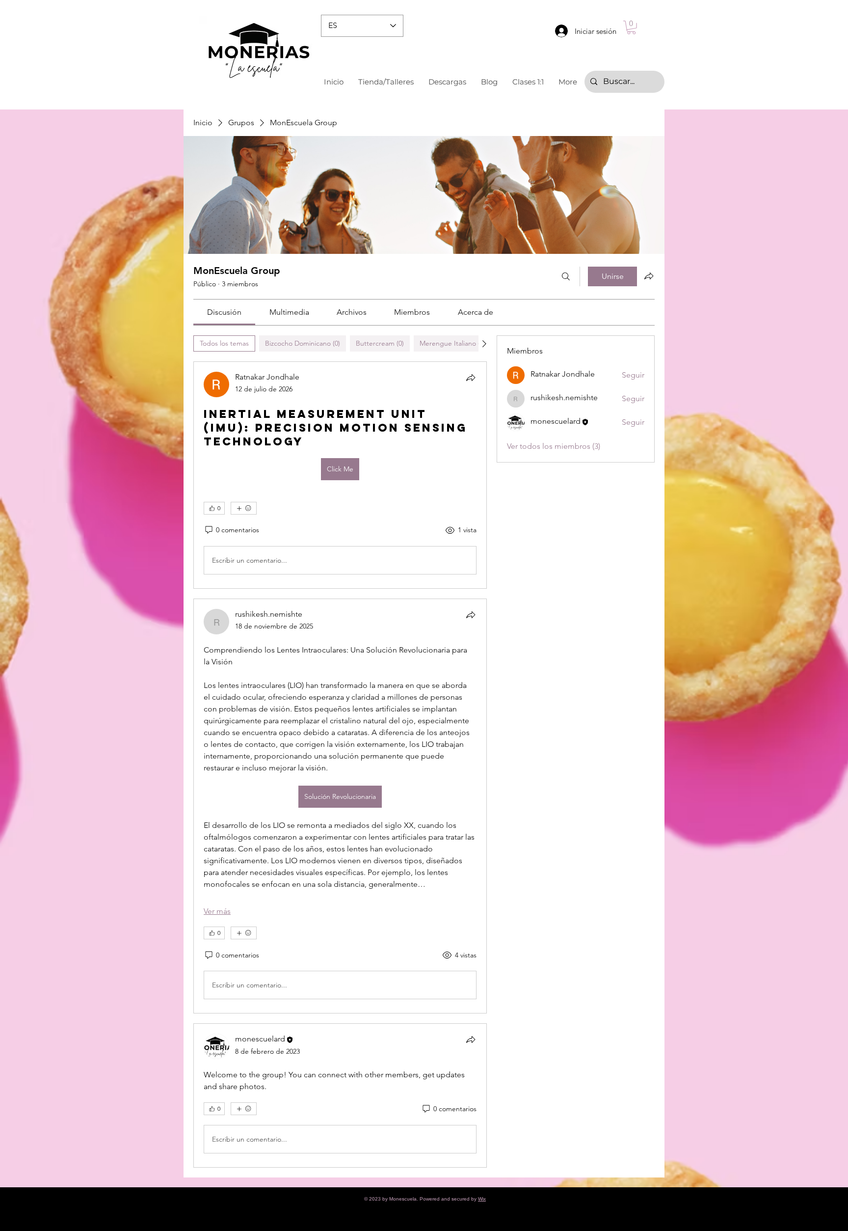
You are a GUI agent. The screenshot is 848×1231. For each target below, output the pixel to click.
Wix (482, 1199)
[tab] (224, 343)
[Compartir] (471, 377)
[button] (631, 27)
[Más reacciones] (244, 508)
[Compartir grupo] (649, 276)
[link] (224, 312)
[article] (340, 475)
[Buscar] (566, 276)
